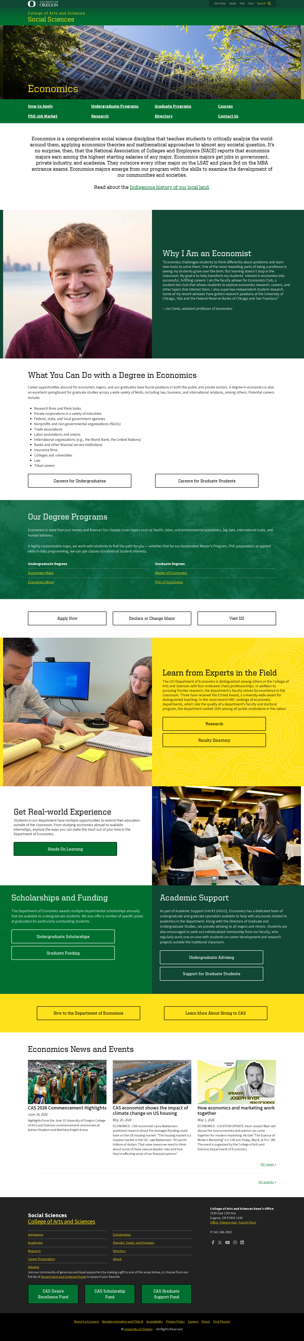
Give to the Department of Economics (88, 1013)
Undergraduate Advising (211, 957)
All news (267, 1164)
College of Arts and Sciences (61, 1221)
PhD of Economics (169, 582)
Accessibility (154, 1321)
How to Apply (40, 106)
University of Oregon (138, 1329)
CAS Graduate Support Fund (166, 1294)
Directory (163, 116)
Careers (193, 1321)
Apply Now (67, 618)
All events (266, 1182)
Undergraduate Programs (115, 106)
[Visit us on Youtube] (228, 1243)
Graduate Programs (173, 106)
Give (251, 3)
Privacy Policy (175, 1321)
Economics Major (41, 573)
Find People (221, 1321)
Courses (225, 106)
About (117, 1259)
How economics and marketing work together (236, 1110)
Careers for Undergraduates (80, 480)
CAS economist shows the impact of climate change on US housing (150, 1110)
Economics (53, 88)
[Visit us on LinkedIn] (242, 1243)
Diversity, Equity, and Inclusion (133, 1242)
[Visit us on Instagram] (235, 1243)
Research (100, 116)
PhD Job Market (42, 116)
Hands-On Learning (65, 849)
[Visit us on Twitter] (220, 1243)
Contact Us (228, 116)
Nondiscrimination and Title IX (122, 1321)
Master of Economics (171, 573)
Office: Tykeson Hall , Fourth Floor (233, 1222)
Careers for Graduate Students (207, 480)
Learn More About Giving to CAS (216, 1013)
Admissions (35, 1234)
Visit (242, 3)
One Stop (220, 3)
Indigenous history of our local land (169, 187)
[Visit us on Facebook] (213, 1243)
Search (261, 3)
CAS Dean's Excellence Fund (53, 1294)
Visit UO (236, 618)
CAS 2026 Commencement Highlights (67, 1108)
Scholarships (122, 1234)
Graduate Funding (63, 953)
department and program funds (63, 1277)
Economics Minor (41, 582)
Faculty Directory (214, 740)
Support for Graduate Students (211, 973)
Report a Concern (86, 1321)
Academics (35, 1242)
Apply (232, 3)
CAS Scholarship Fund (110, 1294)
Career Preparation (41, 1259)
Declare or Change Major (152, 618)
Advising (33, 1267)
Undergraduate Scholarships (63, 936)
